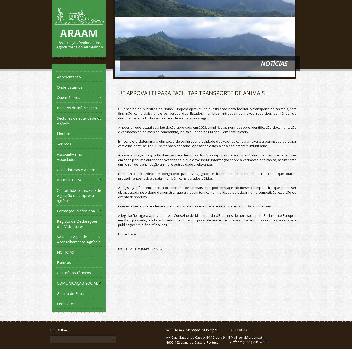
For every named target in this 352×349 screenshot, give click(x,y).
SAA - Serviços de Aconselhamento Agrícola (78, 239)
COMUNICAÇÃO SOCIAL (77, 283)
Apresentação (69, 76)
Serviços (64, 143)
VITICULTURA (69, 179)
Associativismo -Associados (71, 157)
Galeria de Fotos (71, 293)
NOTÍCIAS (65, 252)
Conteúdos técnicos (74, 272)
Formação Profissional (76, 210)
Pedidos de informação (77, 107)
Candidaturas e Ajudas (76, 169)
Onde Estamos (69, 87)
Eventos (64, 262)
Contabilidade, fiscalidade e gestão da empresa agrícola (79, 195)
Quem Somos (68, 97)
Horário (63, 133)
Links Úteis (66, 303)
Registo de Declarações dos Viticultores (77, 224)
